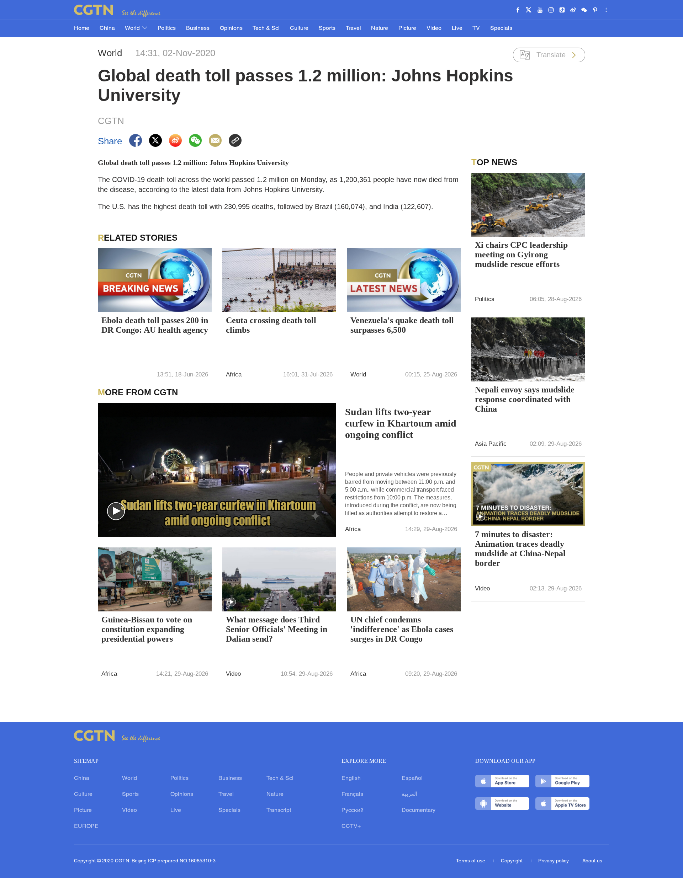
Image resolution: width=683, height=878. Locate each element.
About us (592, 861)
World (133, 28)
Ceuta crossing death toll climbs (271, 325)
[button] (116, 511)
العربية (409, 794)
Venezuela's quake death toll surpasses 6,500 (402, 325)
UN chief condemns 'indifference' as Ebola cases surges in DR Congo (401, 629)
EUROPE (86, 826)
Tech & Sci (266, 28)
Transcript (278, 810)
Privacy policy (553, 861)
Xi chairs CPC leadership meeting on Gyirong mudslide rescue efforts (521, 254)
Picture (407, 28)
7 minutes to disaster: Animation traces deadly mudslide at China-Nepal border (520, 549)
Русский (353, 810)
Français (352, 794)
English (351, 778)
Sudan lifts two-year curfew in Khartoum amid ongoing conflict (400, 423)
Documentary (418, 810)
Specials (501, 28)
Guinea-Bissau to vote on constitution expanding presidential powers (146, 629)
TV (476, 28)
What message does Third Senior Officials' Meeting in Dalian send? (276, 629)
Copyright (512, 861)
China (107, 28)
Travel (353, 28)
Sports (327, 28)
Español (412, 778)
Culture (299, 28)
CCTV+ (351, 826)
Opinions (231, 28)
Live (457, 28)
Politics (167, 28)
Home (81, 28)
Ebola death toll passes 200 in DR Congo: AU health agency (154, 325)
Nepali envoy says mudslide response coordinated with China (525, 399)
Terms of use (471, 861)
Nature (379, 28)
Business (198, 28)
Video (434, 28)
